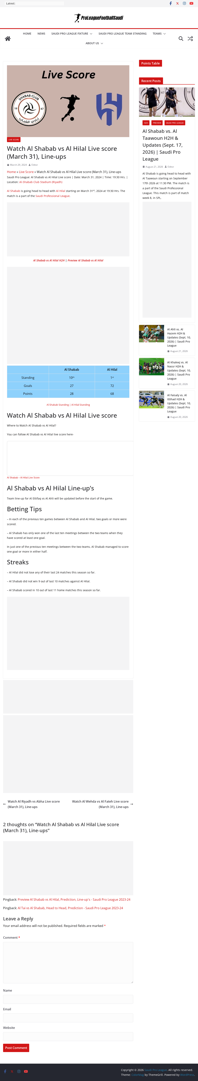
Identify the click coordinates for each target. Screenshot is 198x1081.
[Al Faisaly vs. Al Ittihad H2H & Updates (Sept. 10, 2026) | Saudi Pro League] (151, 406)
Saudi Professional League (53, 196)
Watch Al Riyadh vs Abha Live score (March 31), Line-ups (34, 804)
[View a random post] (190, 38)
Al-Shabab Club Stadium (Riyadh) (40, 182)
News (41, 33)
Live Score (14, 139)
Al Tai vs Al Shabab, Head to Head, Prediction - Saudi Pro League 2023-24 (70, 908)
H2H (146, 122)
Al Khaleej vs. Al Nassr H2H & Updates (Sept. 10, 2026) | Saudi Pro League (179, 370)
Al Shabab (13, 191)
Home (27, 33)
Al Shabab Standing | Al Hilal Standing (68, 404)
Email (7, 1009)
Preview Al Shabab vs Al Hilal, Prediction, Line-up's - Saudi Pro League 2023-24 (74, 899)
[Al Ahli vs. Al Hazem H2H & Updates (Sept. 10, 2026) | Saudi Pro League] (151, 340)
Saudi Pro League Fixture (69, 33)
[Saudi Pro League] (7, 38)
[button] (90, 34)
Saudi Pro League (175, 122)
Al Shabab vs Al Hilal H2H (49, 260)
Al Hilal (60, 191)
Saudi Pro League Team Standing (123, 33)
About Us (92, 43)
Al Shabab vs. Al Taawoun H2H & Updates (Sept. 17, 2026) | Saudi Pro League (163, 145)
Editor (35, 164)
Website (9, 1028)
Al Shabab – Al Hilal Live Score (23, 477)
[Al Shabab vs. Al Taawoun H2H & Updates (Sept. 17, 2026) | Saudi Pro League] (167, 102)
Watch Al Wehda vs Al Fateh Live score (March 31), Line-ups (100, 804)
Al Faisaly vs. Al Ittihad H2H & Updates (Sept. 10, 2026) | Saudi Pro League (179, 403)
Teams (157, 33)
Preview (157, 122)
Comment (11, 937)
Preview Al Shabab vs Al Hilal (85, 260)
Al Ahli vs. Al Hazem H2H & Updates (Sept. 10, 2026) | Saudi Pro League (179, 337)
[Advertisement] (68, 229)
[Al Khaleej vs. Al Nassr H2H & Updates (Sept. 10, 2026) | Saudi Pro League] (151, 373)
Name (7, 990)
